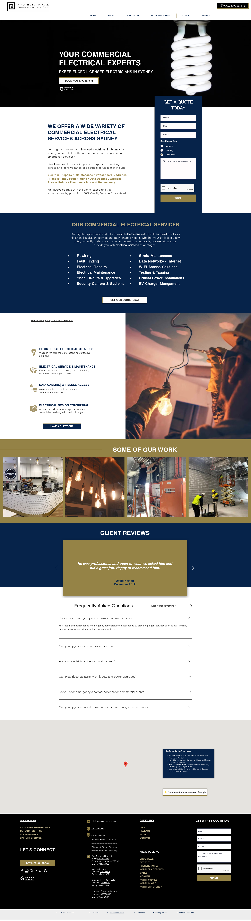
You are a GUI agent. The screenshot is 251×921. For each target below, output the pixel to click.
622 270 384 (103, 858)
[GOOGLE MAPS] (41, 871)
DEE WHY (145, 862)
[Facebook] (22, 871)
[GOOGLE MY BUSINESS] (27, 871)
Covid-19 (95, 912)
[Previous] (56, 568)
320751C (114, 861)
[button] (133, 16)
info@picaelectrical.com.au (104, 821)
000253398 (106, 894)
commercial (88, 153)
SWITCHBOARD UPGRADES (35, 827)
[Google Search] (45, 871)
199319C (105, 882)
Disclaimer (141, 912)
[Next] (193, 568)
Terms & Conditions (186, 912)
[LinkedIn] (36, 871)
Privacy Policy (160, 912)
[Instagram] (31, 871)
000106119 (105, 871)
